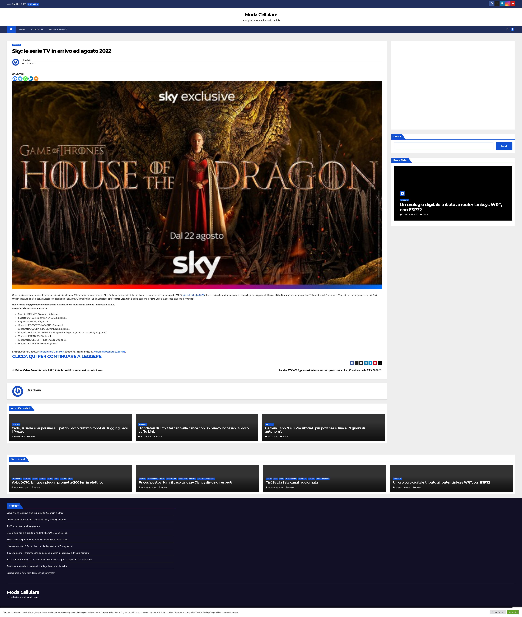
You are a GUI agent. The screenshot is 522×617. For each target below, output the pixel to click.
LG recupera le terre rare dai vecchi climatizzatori (31, 573)
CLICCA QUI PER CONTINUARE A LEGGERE (56, 356)
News (438, 200)
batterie (415, 200)
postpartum (171, 478)
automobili (405, 200)
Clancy (142, 478)
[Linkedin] (30, 78)
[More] (36, 78)
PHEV (445, 200)
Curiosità (397, 478)
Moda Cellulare (261, 15)
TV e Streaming (323, 478)
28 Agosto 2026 (410, 215)
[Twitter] (20, 78)
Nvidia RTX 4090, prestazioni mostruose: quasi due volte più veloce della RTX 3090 (329, 370)
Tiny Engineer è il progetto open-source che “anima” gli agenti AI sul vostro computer (48, 553)
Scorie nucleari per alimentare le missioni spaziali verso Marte (37, 539)
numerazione (291, 478)
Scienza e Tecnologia (206, 478)
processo (183, 478)
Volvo (451, 200)
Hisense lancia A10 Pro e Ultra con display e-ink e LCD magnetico (39, 546)
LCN (275, 478)
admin (28, 60)
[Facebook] (15, 78)
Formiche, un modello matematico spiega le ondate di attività (37, 566)
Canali (269, 478)
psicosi (192, 478)
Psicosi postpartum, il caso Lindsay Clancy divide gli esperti (185, 482)
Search (504, 146)
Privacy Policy (58, 29)
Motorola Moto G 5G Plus (51, 352)
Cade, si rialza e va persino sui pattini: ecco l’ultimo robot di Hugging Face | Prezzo (70, 429)
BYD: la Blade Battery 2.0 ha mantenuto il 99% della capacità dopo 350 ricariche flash (49, 559)
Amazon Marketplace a (109, 352)
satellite (302, 478)
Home (22, 29)
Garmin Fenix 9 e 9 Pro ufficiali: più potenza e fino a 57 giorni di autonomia (315, 429)
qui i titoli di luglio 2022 (193, 295)
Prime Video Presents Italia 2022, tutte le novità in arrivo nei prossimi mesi (59, 370)
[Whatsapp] (25, 78)
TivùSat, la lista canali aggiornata (292, 482)
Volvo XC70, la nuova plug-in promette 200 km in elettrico (450, 207)
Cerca (397, 136)
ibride (423, 200)
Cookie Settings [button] (498, 612)
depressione (153, 478)
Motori (431, 200)
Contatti (37, 29)
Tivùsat (311, 478)
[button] (508, 29)
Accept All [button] (513, 612)
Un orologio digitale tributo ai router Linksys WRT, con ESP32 (441, 482)
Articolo (16, 45)
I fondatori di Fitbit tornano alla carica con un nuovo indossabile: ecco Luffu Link (193, 429)
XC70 (458, 200)
